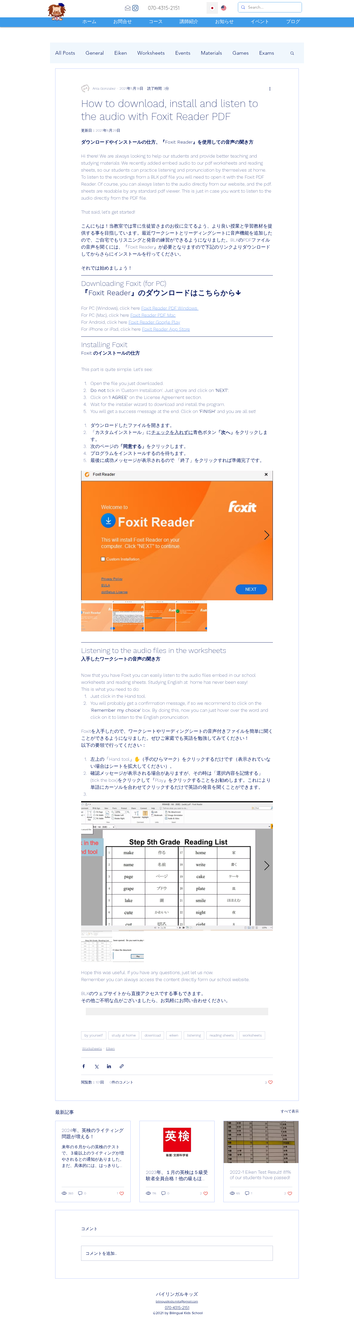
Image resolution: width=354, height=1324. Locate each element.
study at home (124, 1035)
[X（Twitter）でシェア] (96, 1066)
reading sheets (222, 1035)
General (95, 53)
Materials (211, 53)
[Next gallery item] (267, 536)
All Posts (65, 53)
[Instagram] (135, 8)
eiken (173, 1035)
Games (240, 53)
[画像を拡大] (177, 535)
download (153, 1035)
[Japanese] (212, 8)
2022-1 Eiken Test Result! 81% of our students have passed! (260, 1174)
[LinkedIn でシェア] (109, 1066)
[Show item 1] (96, 615)
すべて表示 (290, 1111)
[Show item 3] (159, 615)
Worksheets (151, 53)
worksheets (252, 1035)
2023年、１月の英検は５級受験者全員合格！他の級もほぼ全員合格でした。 (177, 1176)
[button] (292, 53)
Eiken (120, 53)
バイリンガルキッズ (177, 1294)
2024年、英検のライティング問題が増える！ (93, 1133)
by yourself (93, 1035)
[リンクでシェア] (121, 1066)
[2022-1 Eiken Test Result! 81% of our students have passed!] (261, 1142)
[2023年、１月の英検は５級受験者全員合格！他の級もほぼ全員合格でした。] (177, 1142)
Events (182, 53)
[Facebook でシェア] (83, 1066)
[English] (224, 8)
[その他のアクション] (270, 88)
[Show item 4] (191, 615)
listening (194, 1035)
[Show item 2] (128, 615)
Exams (266, 53)
